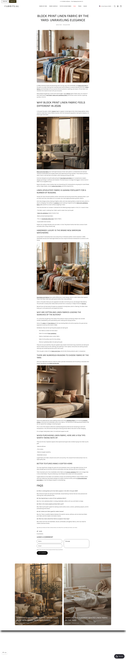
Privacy (56, 645)
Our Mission (18, 642)
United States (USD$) (106, 6)
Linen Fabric (75, 527)
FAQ (36, 640)
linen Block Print (60, 527)
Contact (37, 645)
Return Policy (58, 640)
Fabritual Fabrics (53, 527)
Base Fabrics (18, 638)
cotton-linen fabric (56, 186)
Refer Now (37, 647)
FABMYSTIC (12, 1)
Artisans (17, 645)
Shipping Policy (58, 638)
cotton (44, 323)
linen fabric (49, 95)
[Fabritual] (11, 6)
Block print (41, 527)
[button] (114, 6)
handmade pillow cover (48, 218)
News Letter (38, 642)
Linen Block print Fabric (67, 527)
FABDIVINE (5, 1)
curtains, (56, 203)
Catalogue (17, 640)
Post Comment (42, 553)
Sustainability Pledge (20, 647)
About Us (37, 638)
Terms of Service (59, 642)
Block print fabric (46, 527)
